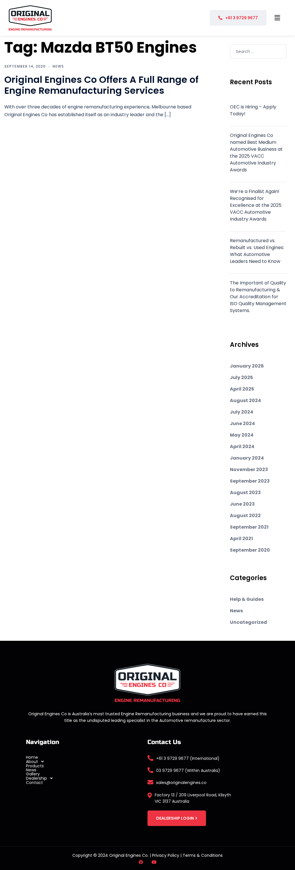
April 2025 (242, 389)
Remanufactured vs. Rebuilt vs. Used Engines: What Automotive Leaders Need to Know (257, 251)
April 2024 (242, 446)
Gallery (33, 774)
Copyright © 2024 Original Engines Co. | (112, 855)
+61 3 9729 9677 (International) (188, 758)
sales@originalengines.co (181, 782)
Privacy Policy (165, 855)
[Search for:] (258, 51)
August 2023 (245, 492)
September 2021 (249, 527)
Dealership (36, 778)
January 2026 (247, 366)
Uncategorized (248, 622)
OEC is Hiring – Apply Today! (253, 110)
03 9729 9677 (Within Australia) (188, 770)
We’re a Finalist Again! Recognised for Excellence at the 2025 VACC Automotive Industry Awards (255, 205)
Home (32, 757)
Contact (34, 783)
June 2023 (242, 504)
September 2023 (250, 481)
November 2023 (249, 469)
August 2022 (245, 515)
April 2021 (241, 538)
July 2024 (241, 412)
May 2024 (242, 435)
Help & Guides (247, 599)
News (58, 66)
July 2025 (241, 377)
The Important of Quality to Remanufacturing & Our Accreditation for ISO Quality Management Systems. (258, 297)
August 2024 (245, 400)
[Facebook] (141, 862)
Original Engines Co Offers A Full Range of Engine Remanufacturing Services (101, 85)
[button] (277, 17)
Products (35, 766)
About (32, 761)
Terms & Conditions (203, 855)
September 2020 (250, 550)
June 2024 (242, 423)
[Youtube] (154, 862)
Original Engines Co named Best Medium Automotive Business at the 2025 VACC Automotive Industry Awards (256, 152)
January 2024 (247, 458)
